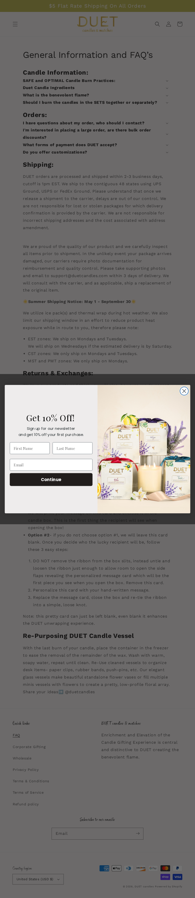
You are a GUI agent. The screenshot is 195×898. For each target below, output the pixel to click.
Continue (51, 479)
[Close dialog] (184, 391)
